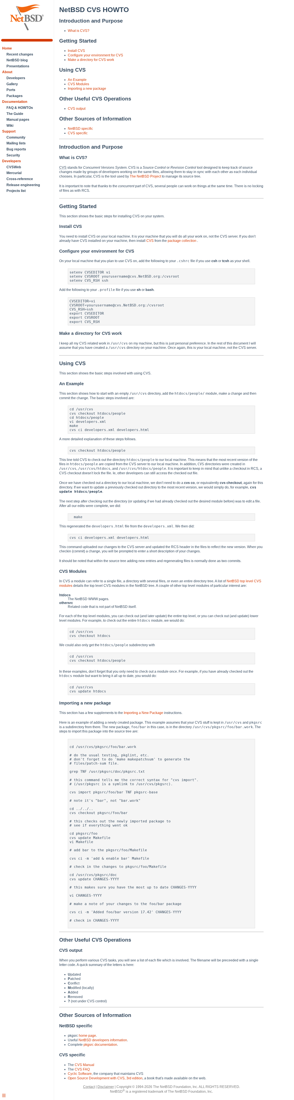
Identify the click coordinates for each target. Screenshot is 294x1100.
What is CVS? (78, 30)
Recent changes (19, 54)
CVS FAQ (82, 1069)
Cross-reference (19, 179)
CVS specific (78, 133)
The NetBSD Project (145, 176)
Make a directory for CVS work (91, 60)
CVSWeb (13, 167)
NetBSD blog (17, 60)
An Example (77, 80)
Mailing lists (16, 143)
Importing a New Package (143, 713)
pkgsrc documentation (100, 1044)
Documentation (14, 102)
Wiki (9, 125)
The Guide (14, 114)
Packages (14, 96)
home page (87, 1035)
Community (15, 137)
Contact (89, 1087)
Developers (15, 78)
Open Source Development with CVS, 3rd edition (105, 1078)
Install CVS (76, 51)
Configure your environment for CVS (95, 55)
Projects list (16, 191)
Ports (10, 90)
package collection (182, 241)
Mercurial (14, 173)
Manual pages (17, 119)
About (7, 72)
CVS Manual (84, 1065)
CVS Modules (78, 84)
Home (7, 48)
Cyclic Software (80, 1073)
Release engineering (23, 185)
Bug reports (16, 149)
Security (13, 155)
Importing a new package (87, 88)
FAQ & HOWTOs (19, 108)
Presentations (17, 66)
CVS (150, 241)
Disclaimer (105, 1087)
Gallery (12, 84)
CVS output (76, 108)
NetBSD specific (80, 128)
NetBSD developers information (103, 1040)
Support (8, 131)
